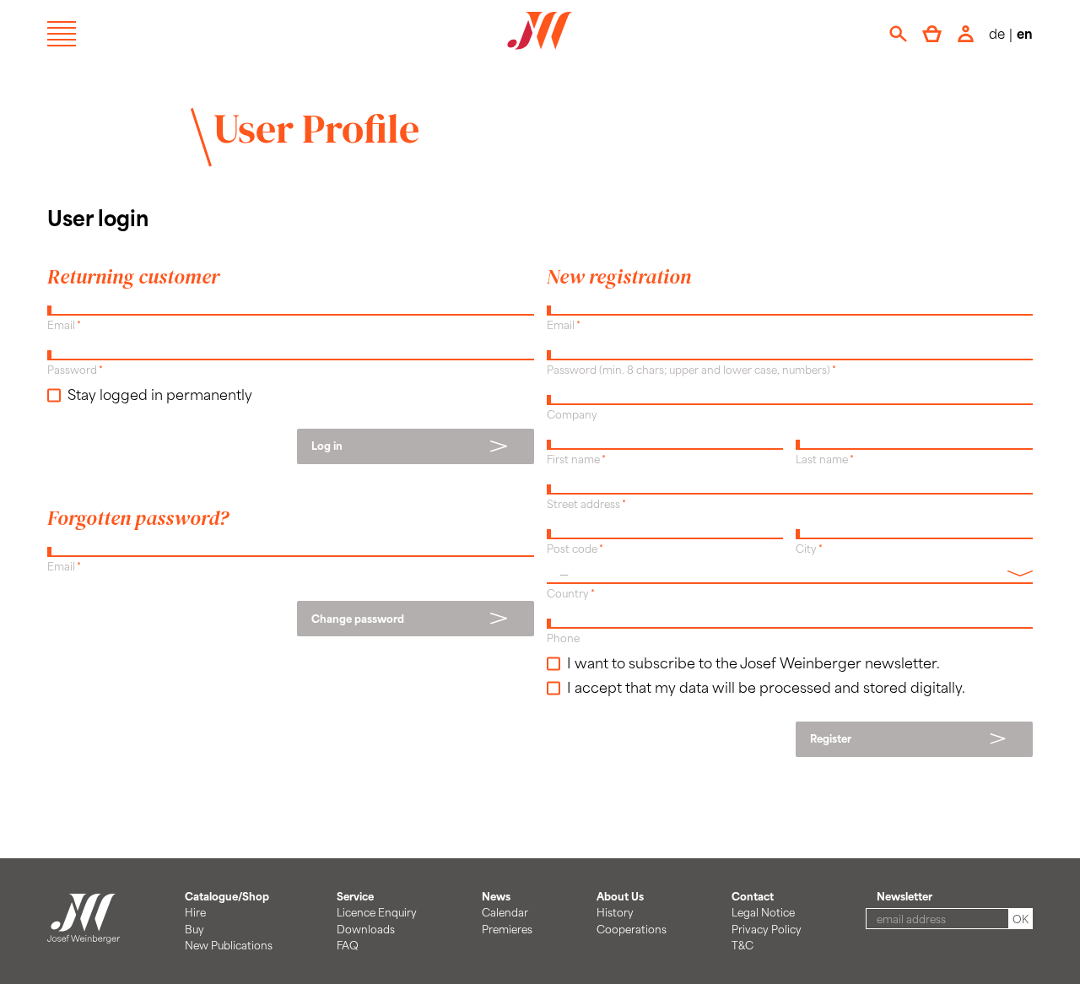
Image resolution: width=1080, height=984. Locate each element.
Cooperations (632, 929)
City (806, 548)
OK (1020, 919)
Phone (563, 638)
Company (572, 414)
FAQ (348, 945)
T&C (742, 945)
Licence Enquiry (377, 912)
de (997, 33)
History (615, 912)
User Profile (316, 128)
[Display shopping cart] (931, 33)
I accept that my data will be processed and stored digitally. (766, 687)
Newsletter (904, 896)
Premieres (507, 929)
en (1025, 33)
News (496, 896)
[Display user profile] (965, 33)
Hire (195, 912)
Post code (572, 548)
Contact (753, 896)
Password (72, 369)
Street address (583, 504)
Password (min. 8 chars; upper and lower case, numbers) (688, 369)
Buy (194, 929)
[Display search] (898, 33)
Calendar (505, 912)
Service (355, 896)
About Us (620, 896)
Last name (822, 459)
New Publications (229, 945)
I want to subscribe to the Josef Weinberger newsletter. (753, 662)
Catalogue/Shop (227, 896)
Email (61, 325)
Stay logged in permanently (160, 394)
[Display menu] (61, 33)
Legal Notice (763, 912)
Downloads (366, 929)
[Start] (83, 935)
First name (573, 459)
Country (568, 593)
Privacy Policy (767, 929)
